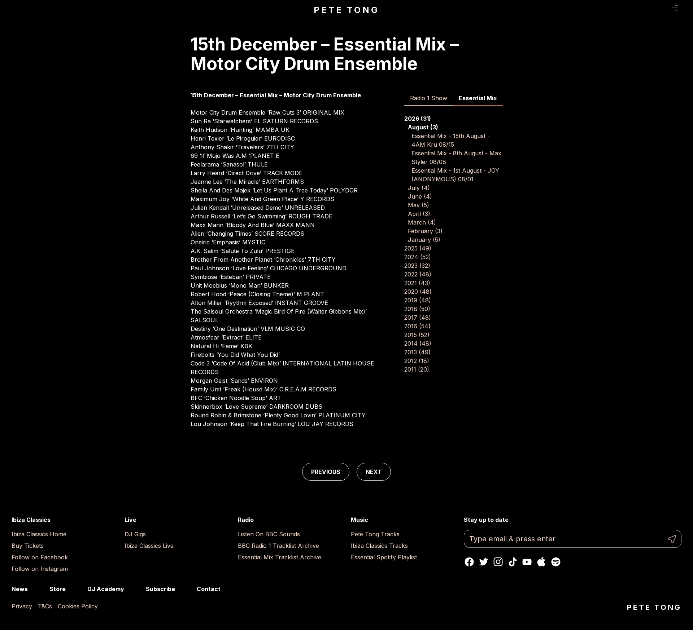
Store (57, 589)
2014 (417, 343)
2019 (417, 300)
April (419, 213)
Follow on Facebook (40, 557)
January (424, 239)
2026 (417, 118)
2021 (417, 283)
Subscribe (160, 589)
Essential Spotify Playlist (384, 557)
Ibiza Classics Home (39, 534)
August (423, 127)
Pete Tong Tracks (375, 534)
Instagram (498, 561)
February (425, 231)
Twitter (483, 561)
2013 (417, 352)
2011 (416, 369)
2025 (417, 248)
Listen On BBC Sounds (269, 534)
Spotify (555, 561)
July (419, 187)
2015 (417, 334)
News (20, 589)
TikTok (512, 561)
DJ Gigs (135, 534)
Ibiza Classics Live (149, 545)
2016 (417, 326)
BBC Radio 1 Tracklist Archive (278, 545)
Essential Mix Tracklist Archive (279, 557)
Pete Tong (346, 10)
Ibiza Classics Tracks (379, 545)
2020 (418, 291)
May (418, 205)
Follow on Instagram (40, 568)
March (422, 222)
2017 (417, 317)
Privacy (22, 606)
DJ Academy (105, 589)
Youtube (527, 561)
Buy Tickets (28, 545)
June (420, 196)
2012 (416, 360)
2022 (417, 274)
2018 (417, 308)
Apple (541, 561)
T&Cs (45, 606)
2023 (417, 265)
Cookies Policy (78, 606)
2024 (417, 257)
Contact (209, 589)
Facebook (469, 561)
